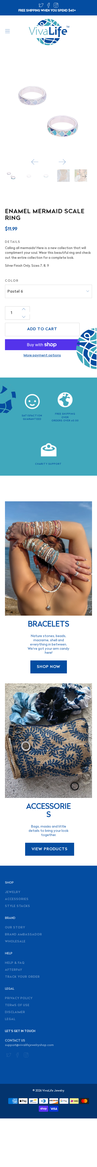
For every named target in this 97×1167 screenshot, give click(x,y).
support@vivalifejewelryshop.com (29, 1045)
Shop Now (48, 667)
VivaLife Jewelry (53, 1090)
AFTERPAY (13, 970)
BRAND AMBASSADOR (23, 934)
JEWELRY (12, 892)
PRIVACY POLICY (19, 998)
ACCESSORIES (17, 899)
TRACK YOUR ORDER (22, 976)
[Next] (62, 162)
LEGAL (10, 1019)
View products (50, 849)
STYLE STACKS (17, 906)
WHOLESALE (15, 941)
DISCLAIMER (15, 1012)
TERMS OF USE (17, 1005)
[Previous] (35, 162)
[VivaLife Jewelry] (48, 32)
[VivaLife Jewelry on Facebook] (48, 7)
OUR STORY (15, 927)
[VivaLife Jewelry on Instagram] (56, 7)
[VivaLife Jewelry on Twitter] (41, 7)
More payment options (42, 355)
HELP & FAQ (15, 963)
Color (12, 280)
